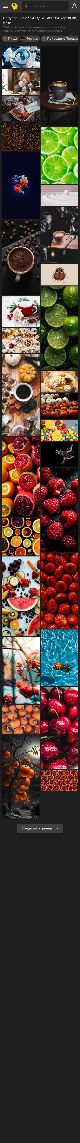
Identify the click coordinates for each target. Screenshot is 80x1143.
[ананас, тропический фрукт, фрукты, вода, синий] (59, 657)
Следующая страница (37, 828)
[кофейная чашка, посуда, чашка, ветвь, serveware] (21, 311)
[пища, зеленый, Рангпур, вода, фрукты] (59, 328)
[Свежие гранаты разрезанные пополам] (59, 780)
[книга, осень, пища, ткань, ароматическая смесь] (21, 108)
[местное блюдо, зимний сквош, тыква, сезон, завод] (59, 406)
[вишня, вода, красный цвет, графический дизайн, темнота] (59, 454)
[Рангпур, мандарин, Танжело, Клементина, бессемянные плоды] (21, 536)
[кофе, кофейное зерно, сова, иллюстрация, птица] (59, 274)
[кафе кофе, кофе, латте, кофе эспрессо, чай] (59, 235)
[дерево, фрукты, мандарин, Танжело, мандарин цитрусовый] (21, 776)
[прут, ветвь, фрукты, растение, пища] (21, 670)
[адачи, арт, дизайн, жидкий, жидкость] (59, 195)
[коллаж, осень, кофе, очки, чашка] (21, 395)
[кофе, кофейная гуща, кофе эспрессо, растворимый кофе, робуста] (21, 136)
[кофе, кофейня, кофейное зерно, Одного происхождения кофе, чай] (21, 257)
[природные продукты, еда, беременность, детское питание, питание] (21, 596)
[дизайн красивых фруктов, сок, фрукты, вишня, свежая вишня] (59, 728)
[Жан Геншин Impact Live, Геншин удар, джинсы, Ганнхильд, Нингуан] (21, 82)
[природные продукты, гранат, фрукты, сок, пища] (21, 477)
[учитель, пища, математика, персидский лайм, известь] (59, 155)
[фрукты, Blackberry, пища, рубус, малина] (21, 185)
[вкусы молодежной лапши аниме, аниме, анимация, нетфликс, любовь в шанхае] (59, 382)
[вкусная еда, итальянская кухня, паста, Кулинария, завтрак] (21, 340)
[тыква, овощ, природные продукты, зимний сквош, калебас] (21, 719)
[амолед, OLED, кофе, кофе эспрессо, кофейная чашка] (59, 86)
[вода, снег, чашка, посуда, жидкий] (21, 57)
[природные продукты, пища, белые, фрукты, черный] (59, 510)
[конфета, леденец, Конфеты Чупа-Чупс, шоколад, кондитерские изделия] (59, 430)
